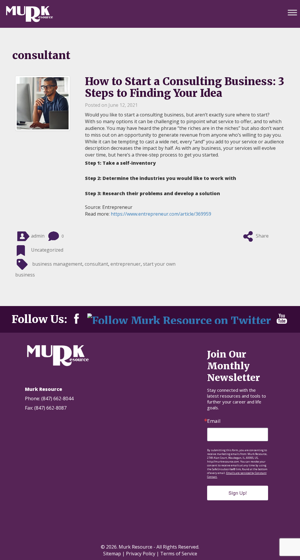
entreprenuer (125, 264)
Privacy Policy (140, 553)
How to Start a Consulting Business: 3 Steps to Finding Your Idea (184, 87)
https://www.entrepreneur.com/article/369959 (161, 214)
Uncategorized (47, 250)
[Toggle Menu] (292, 12)
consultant (96, 264)
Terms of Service (178, 553)
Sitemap (112, 553)
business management (57, 264)
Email (214, 421)
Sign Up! (238, 492)
